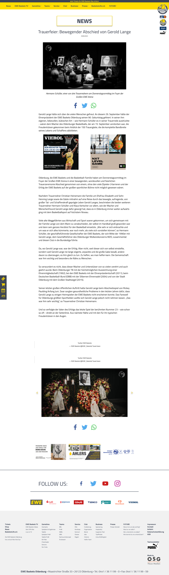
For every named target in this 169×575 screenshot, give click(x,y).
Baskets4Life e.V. (98, 5)
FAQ (76, 527)
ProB (60, 529)
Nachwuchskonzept (65, 537)
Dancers (44, 545)
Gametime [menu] (36, 5)
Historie (86, 537)
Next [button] (132, 392)
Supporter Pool (100, 532)
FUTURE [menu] (112, 5)
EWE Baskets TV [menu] (21, 5)
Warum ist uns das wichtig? (131, 527)
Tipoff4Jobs (99, 534)
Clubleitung (87, 527)
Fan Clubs (44, 547)
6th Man (44, 539)
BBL (60, 527)
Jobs (85, 534)
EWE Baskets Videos (32, 527)
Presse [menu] (84, 5)
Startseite (45, 527)
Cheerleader (45, 542)
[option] (84, 394)
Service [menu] (56, 5)
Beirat (86, 532)
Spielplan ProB (46, 534)
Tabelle (44, 532)
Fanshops (77, 529)
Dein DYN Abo (30, 529)
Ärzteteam (62, 539)
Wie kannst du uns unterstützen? (133, 534)
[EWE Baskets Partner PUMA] (155, 546)
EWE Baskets (87, 343)
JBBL (60, 534)
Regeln (77, 537)
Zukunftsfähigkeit (101, 537)
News (8, 5)
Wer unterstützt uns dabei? (131, 532)
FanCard (77, 532)
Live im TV (29, 532)
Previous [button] (37, 392)
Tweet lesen (96, 346)
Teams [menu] (47, 5)
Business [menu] (74, 5)
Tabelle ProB (45, 537)
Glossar (77, 534)
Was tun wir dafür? (129, 529)
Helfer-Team (87, 539)
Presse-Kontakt (115, 527)
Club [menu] (65, 5)
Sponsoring (99, 527)
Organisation (88, 529)
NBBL (61, 532)
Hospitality (99, 529)
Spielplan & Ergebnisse (48, 529)
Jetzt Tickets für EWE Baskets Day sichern (84, 1)
